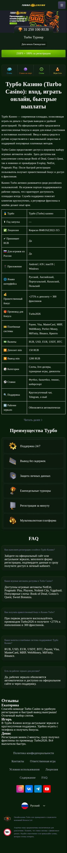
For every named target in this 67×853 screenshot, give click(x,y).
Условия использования (24, 769)
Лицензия (51, 769)
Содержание (28, 777)
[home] (33, 5)
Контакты (18, 761)
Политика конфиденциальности (33, 753)
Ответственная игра (42, 761)
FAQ (44, 777)
